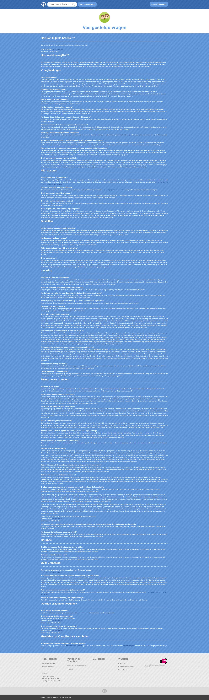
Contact (44, 673)
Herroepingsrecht (48, 666)
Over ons (121, 663)
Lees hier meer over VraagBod (51, 572)
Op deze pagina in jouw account (114, 190)
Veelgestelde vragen (49, 663)
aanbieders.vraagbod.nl (74, 646)
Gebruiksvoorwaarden (126, 666)
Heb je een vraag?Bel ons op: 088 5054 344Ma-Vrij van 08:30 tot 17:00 (51, 679)
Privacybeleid (122, 670)
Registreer (162, 4)
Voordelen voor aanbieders (76, 666)
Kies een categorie (87, 4)
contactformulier (57, 49)
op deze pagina (128, 646)
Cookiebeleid (46, 670)
